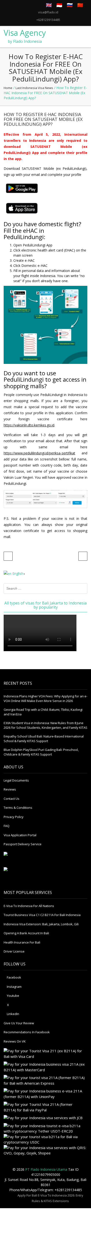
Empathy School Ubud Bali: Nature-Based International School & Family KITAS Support (44, 738)
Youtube (12, 995)
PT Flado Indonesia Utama (46, 1169)
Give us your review (19, 1023)
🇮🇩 (59, 5)
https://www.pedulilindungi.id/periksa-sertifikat (39, 453)
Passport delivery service (22, 844)
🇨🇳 (80, 5)
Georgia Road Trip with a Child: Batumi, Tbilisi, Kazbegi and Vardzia (43, 712)
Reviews (10, 789)
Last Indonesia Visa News (34, 88)
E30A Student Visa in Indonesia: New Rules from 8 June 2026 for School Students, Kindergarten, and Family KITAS (45, 725)
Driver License (14, 951)
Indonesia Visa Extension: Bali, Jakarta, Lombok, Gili (41, 924)
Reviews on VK (15, 1041)
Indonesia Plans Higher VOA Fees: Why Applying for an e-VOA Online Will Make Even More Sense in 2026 (45, 698)
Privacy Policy (14, 817)
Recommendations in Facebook (27, 1032)
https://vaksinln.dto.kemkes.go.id (29, 425)
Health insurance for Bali (22, 942)
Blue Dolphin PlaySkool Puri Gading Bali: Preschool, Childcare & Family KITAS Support (41, 752)
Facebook (13, 977)
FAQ (6, 826)
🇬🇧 (49, 5)
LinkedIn (12, 1014)
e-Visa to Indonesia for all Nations (29, 906)
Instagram (14, 986)
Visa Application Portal (20, 835)
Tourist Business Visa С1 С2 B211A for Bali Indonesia (42, 915)
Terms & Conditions (18, 807)
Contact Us (11, 798)
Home (8, 88)
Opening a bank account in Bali (26, 933)
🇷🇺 (70, 5)
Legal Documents (16, 780)
